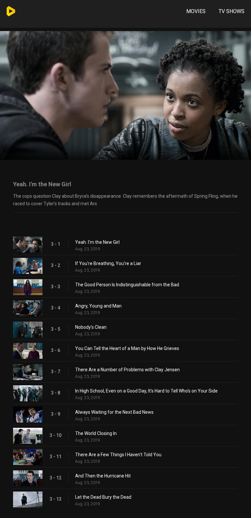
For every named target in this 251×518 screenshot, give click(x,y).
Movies (196, 11)
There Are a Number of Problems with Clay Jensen (127, 369)
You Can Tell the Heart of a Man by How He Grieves (127, 348)
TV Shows (231, 11)
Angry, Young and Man (98, 306)
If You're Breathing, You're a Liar (108, 263)
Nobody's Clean (91, 327)
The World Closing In (96, 433)
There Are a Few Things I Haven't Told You (118, 454)
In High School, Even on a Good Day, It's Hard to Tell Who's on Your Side (146, 390)
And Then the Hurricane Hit (103, 475)
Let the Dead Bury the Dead (103, 497)
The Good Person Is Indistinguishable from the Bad (127, 284)
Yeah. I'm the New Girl (97, 242)
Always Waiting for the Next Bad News (114, 412)
